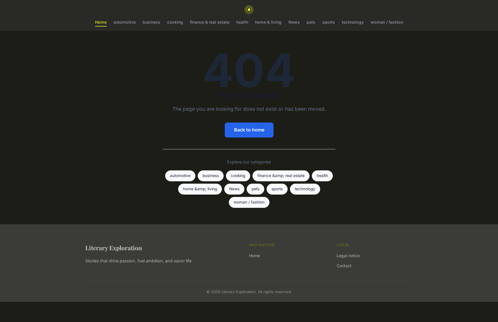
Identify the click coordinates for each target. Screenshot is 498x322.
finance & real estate (209, 22)
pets (311, 22)
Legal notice (348, 255)
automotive (125, 22)
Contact (344, 265)
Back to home (249, 130)
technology (353, 22)
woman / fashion (387, 22)
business (151, 22)
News (294, 22)
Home (101, 22)
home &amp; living (200, 189)
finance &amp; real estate (281, 175)
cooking (175, 22)
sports (328, 22)
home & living (268, 22)
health (242, 22)
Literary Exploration (113, 248)
